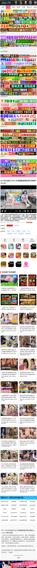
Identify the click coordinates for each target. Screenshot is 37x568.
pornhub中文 (13, 512)
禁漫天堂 (32, 512)
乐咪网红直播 (23, 501)
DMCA (30, 550)
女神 (26, 399)
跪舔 (21, 354)
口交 (8, 468)
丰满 (13, 376)
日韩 (13, 7)
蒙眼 (5, 353)
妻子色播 (32, 501)
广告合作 (10, 552)
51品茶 (5, 512)
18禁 (18, 557)
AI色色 (5, 509)
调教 (23, 330)
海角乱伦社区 (23, 516)
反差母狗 (16, 225)
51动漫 (23, 509)
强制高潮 (9, 233)
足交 (21, 330)
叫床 (15, 233)
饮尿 (29, 422)
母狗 (13, 231)
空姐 (21, 468)
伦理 (23, 7)
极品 (28, 468)
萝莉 (2, 330)
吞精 (26, 422)
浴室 (2, 376)
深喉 (29, 399)
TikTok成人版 (4, 516)
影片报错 (32, 241)
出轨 (23, 490)
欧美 (18, 7)
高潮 (14, 445)
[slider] (9, 211)
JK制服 (6, 399)
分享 (23, 241)
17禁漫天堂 (23, 512)
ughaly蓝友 (32, 505)
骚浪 (31, 468)
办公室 (24, 231)
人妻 (26, 490)
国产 (8, 7)
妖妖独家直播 (23, 520)
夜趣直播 (13, 501)
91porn (32, 509)
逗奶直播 (32, 520)
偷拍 (15, 422)
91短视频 (32, 516)
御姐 (5, 422)
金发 (4, 446)
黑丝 (5, 445)
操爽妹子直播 (4, 505)
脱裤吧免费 (5, 520)
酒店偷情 (32, 490)
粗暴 (8, 330)
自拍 (13, 330)
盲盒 (7, 353)
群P (2, 353)
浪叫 (21, 492)
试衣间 (8, 445)
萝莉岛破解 (14, 516)
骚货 (29, 353)
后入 (31, 399)
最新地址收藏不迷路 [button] (18, 175)
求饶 (15, 490)
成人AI (29, 7)
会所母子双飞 (14, 520)
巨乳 (5, 330)
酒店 (9, 399)
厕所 (13, 422)
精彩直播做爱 (23, 505)
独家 (21, 376)
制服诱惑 (24, 468)
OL (28, 231)
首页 (3, 7)
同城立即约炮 (4, 501)
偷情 (21, 490)
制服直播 (13, 505)
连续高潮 (21, 233)
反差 (8, 231)
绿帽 (21, 353)
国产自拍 (9, 225)
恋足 (26, 330)
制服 (8, 490)
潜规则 (18, 231)
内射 (10, 330)
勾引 (10, 468)
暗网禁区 (13, 509)
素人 (31, 330)
